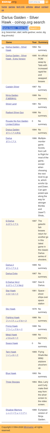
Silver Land (11, 103)
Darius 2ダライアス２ (12, 266)
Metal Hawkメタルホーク (12, 336)
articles (29, 6)
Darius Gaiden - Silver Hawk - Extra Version (16, 57)
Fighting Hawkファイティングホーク (16, 319)
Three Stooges (13, 381)
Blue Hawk (11, 373)
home (4, 6)
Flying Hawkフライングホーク (14, 327)
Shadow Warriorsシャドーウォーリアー (16, 411)
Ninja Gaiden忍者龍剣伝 (12, 97)
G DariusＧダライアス (12, 222)
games (12, 6)
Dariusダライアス (11, 140)
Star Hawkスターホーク (12, 292)
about (37, 6)
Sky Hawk (10, 308)
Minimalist (28, 427)
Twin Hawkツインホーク (12, 353)
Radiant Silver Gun (15, 112)
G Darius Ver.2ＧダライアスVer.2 (14, 283)
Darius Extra (11, 273)
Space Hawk (12, 343)
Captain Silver (12, 86)
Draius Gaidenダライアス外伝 (13, 131)
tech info (21, 6)
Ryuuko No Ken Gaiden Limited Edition (17, 122)
